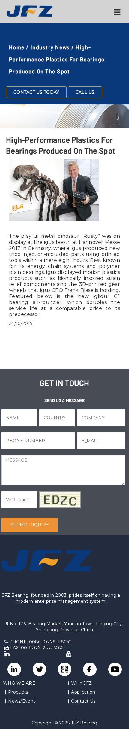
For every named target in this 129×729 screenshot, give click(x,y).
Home (17, 47)
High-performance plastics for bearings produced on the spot (56, 59)
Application (83, 692)
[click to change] (60, 499)
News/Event (21, 701)
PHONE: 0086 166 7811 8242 (40, 642)
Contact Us (83, 701)
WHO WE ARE (19, 683)
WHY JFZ (81, 683)
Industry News (50, 47)
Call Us (85, 92)
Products (18, 692)
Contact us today (36, 92)
